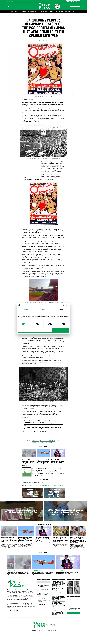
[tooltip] (71, 6)
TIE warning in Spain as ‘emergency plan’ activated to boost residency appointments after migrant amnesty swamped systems (58, 604)
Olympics (50, 440)
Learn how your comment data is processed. (53, 485)
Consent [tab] (26, 309)
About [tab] (61, 309)
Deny (26, 330)
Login (77, 1)
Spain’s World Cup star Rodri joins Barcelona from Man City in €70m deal (57, 461)
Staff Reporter (45, 40)
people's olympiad (57, 440)
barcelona (28, 440)
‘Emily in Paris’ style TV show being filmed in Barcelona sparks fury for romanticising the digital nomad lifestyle (60, 539)
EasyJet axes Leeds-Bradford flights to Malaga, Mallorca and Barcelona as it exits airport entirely (43, 461)
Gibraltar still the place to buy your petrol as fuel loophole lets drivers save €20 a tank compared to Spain (58, 598)
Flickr (52, 225)
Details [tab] (43, 309)
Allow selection (43, 330)
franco (33, 440)
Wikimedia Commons (59, 302)
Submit (73, 612)
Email (69, 599)
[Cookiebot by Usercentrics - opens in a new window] (63, 305)
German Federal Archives (47, 158)
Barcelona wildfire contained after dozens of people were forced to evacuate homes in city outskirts (28, 462)
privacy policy (74, 609)
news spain (39, 440)
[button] (48, 582)
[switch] (37, 324)
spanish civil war (44, 442)
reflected (40, 411)
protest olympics (35, 442)
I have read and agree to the (74, 609)
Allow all (60, 330)
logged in (31, 482)
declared (24, 238)
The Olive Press (51, 442)
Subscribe (69, 1)
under (26, 104)
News (35, 432)
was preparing (43, 115)
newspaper (45, 440)
